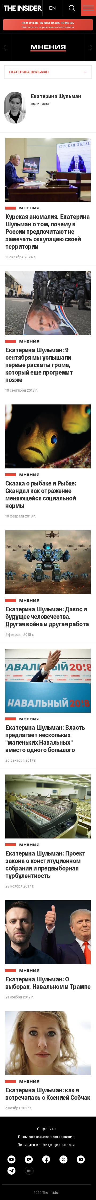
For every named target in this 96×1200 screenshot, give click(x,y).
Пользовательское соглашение (46, 1136)
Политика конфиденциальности (46, 1144)
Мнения (29, 208)
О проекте (46, 1128)
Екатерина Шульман (56, 96)
